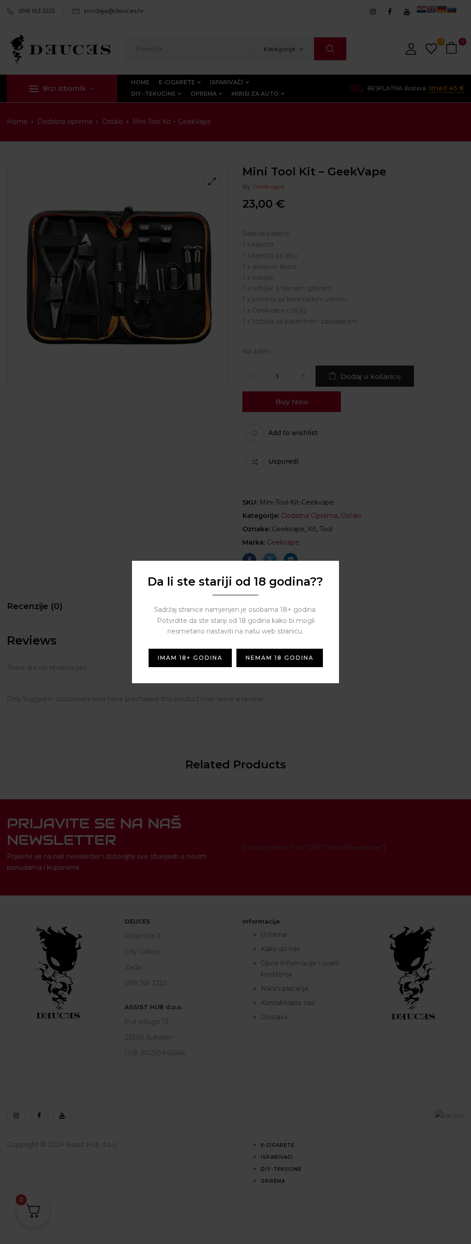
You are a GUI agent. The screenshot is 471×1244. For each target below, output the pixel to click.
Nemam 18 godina (280, 657)
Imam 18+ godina (190, 657)
